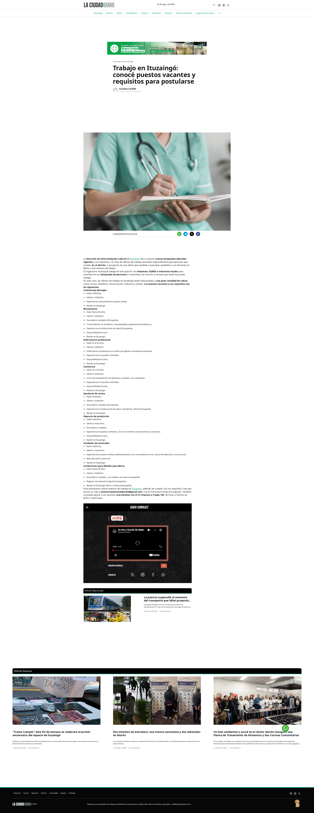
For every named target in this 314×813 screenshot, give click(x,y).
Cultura (144, 13)
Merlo (119, 13)
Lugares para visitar (205, 13)
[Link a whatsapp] (285, 727)
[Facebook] (198, 234)
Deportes (156, 13)
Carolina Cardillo (127, 88)
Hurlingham (131, 13)
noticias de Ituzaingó (123, 61)
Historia (168, 13)
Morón (109, 13)
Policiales (72, 793)
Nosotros (17, 793)
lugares (63, 793)
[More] (219, 13)
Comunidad (53, 793)
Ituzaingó (98, 13)
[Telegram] (185, 234)
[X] (192, 234)
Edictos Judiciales (184, 13)
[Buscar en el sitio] (214, 5)
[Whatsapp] (179, 234)
